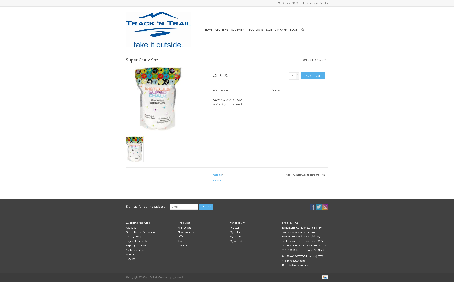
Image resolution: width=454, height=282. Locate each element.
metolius (217, 174)
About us (131, 227)
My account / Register (317, 3)
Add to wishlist (293, 174)
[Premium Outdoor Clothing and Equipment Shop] (161, 29)
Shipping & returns (136, 245)
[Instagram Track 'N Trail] (325, 207)
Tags (181, 241)
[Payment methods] (324, 277)
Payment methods (136, 241)
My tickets (235, 236)
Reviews (278, 90)
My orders (235, 232)
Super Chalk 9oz (319, 60)
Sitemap (130, 254)
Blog (293, 29)
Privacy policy (133, 236)
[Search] (301, 30)
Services (130, 259)
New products (186, 232)
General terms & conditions (141, 232)
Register (234, 227)
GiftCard (281, 29)
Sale (269, 29)
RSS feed (183, 245)
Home (208, 29)
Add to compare (311, 174)
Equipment (238, 29)
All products (184, 227)
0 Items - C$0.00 (290, 3)
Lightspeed (177, 277)
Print (323, 174)
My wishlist (236, 241)
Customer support (136, 250)
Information (220, 90)
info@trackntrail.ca (297, 265)
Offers (181, 236)
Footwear (256, 29)
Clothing (221, 29)
